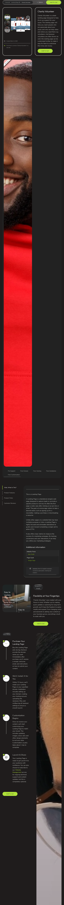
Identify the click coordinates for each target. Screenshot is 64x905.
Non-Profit (31, 554)
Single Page (31, 560)
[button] (28, 17)
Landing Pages (15, 2)
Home (6, 2)
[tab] (12, 488)
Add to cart (53, 2)
